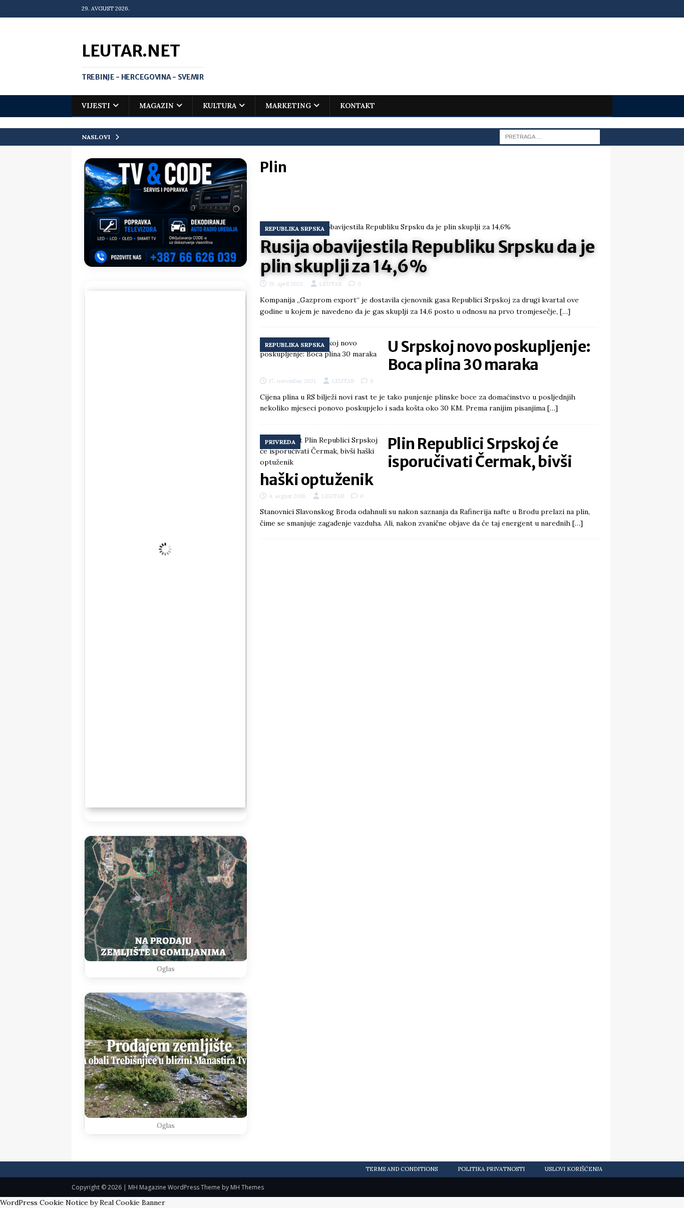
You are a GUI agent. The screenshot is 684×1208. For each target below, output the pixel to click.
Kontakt (357, 105)
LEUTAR (330, 283)
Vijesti (96, 105)
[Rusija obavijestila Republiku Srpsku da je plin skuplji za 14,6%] (429, 226)
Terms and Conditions (402, 1168)
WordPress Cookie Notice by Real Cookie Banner (82, 1202)
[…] (565, 311)
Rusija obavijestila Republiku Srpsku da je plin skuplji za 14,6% (427, 256)
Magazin (156, 105)
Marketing (288, 105)
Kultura (219, 105)
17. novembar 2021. (293, 380)
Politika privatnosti (491, 1168)
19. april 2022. (286, 283)
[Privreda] (319, 451)
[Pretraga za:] (550, 136)
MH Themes (247, 1187)
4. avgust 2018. (288, 496)
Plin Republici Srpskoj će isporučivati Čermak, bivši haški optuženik (416, 461)
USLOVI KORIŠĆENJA (573, 1168)
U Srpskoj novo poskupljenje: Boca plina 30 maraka (489, 355)
